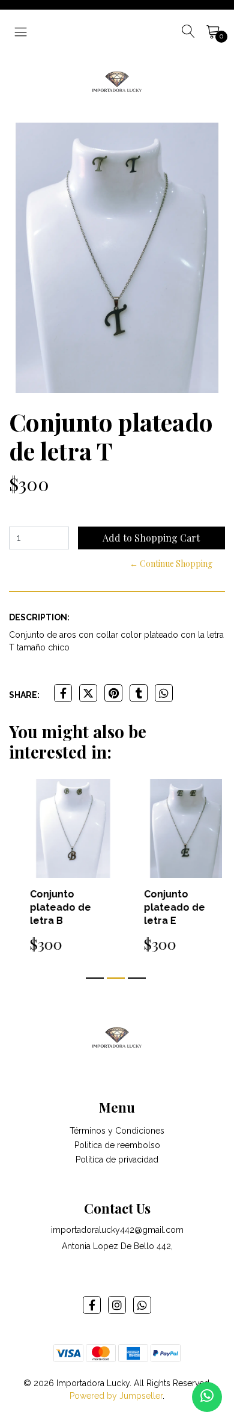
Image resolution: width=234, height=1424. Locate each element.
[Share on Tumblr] (138, 693)
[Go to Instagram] (117, 1305)
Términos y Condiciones (117, 1130)
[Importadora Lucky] (116, 80)
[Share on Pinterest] (113, 693)
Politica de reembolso (117, 1145)
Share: (24, 695)
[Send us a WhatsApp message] (207, 1397)
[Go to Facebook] (91, 1305)
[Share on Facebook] (63, 693)
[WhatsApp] (142, 1305)
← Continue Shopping (171, 563)
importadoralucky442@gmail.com (117, 1230)
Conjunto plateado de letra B (47, 907)
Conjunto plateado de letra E (161, 907)
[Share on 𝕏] (88, 693)
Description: (39, 617)
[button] (95, 978)
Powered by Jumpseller (116, 1396)
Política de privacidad (117, 1159)
